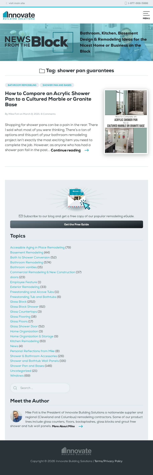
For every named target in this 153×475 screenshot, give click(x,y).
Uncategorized (20, 371)
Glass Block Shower (24, 307)
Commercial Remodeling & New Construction (42, 272)
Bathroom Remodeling (22, 85)
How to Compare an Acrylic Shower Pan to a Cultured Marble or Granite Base (48, 99)
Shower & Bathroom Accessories (33, 356)
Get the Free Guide (76, 224)
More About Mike (63, 426)
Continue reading (66, 150)
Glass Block (18, 302)
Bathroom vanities (23, 267)
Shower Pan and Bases (57, 85)
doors (14, 277)
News (14, 346)
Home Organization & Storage (31, 336)
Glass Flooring (20, 317)
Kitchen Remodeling (24, 341)
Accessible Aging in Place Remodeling (37, 247)
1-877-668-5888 (137, 3)
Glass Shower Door (24, 326)
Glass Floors (18, 321)
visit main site (16, 3)
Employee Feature (23, 282)
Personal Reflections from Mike (32, 351)
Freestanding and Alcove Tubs (32, 292)
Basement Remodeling (26, 252)
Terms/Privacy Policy (108, 461)
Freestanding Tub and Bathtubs (33, 297)
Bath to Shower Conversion (30, 257)
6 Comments (48, 114)
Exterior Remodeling (24, 287)
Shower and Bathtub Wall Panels (34, 361)
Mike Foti (14, 114)
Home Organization (24, 331)
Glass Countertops (23, 312)
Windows (17, 376)
